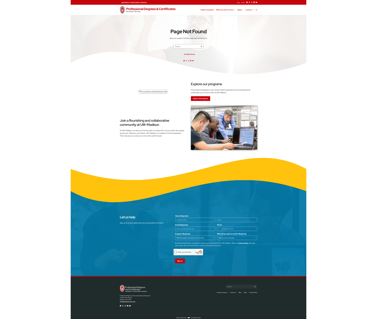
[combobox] (219, 229)
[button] (256, 10)
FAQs (243, 2)
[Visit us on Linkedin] (254, 2)
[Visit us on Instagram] (252, 2)
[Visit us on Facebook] (247, 2)
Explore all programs (200, 98)
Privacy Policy (253, 292)
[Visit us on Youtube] (256, 2)
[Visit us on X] (249, 2)
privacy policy (243, 243)
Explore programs (207, 10)
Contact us (233, 292)
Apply (239, 10)
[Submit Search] (255, 286)
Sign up (180, 261)
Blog (238, 2)
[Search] (201, 46)
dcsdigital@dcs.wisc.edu (127, 302)
